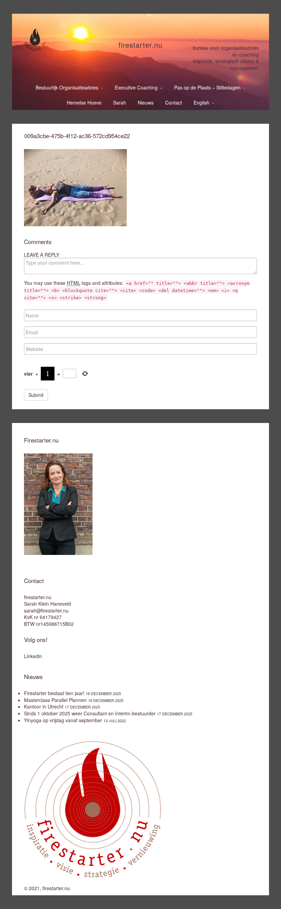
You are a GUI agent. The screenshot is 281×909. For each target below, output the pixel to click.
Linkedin (33, 656)
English (202, 102)
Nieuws (146, 102)
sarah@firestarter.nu (46, 610)
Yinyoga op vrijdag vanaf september (63, 720)
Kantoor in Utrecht (43, 706)
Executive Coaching (137, 87)
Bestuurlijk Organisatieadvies (68, 87)
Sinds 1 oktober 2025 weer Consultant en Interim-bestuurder (90, 713)
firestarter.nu (140, 45)
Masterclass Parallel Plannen (55, 699)
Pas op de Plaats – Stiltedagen (208, 87)
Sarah (119, 102)
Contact (173, 102)
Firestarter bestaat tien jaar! (54, 693)
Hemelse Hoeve (84, 102)
